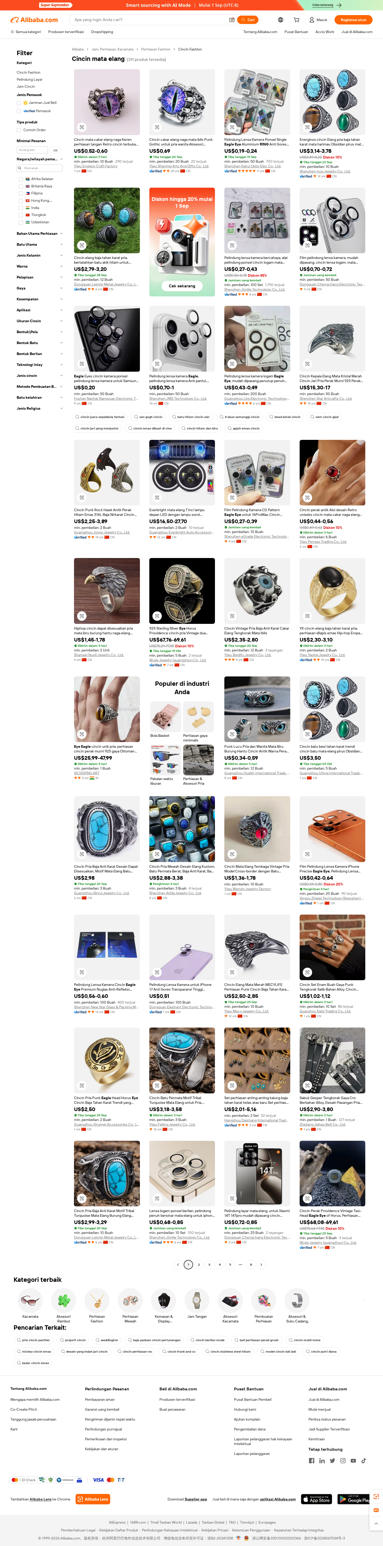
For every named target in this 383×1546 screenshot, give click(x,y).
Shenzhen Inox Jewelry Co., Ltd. (325, 171)
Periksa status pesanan (327, 1419)
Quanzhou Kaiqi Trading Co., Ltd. (325, 1011)
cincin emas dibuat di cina (152, 428)
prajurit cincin (75, 1340)
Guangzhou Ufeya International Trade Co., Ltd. (333, 773)
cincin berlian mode (210, 1340)
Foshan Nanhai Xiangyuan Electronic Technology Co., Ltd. (107, 398)
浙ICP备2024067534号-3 (324, 1538)
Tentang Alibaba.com (28, 1388)
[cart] (297, 20)
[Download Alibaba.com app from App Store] (316, 1499)
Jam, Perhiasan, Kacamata (112, 49)
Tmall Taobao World (166, 1522)
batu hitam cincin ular (193, 417)
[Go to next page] (261, 1264)
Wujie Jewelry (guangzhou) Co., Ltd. (177, 660)
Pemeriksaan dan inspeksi (106, 1439)
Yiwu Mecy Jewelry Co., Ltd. (246, 1011)
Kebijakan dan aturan (101, 1449)
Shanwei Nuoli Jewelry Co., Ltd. (99, 655)
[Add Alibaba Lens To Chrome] (93, 1499)
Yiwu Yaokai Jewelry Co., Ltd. (322, 655)
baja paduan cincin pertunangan (157, 1340)
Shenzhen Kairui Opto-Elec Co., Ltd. (252, 166)
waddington (109, 1340)
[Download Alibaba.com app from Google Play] (355, 1499)
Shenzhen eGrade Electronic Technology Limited (257, 536)
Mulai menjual (319, 1409)
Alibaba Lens (41, 1499)
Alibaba (78, 49)
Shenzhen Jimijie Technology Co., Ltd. (254, 289)
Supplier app (196, 1499)
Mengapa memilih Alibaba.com (35, 1399)
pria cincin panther (36, 1340)
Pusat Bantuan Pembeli (252, 1399)
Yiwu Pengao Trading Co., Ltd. (323, 542)
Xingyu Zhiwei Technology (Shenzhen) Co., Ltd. (333, 898)
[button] (232, 20)
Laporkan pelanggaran (252, 1454)
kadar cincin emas (35, 1363)
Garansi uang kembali (102, 1409)
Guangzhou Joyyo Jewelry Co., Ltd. (102, 532)
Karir (14, 1429)
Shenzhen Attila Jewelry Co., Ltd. (175, 893)
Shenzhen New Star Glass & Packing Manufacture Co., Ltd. (107, 1007)
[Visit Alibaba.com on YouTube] (353, 1461)
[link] (376, 1496)
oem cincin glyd (327, 417)
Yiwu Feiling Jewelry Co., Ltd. (172, 1124)
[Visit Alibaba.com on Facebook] (311, 1461)
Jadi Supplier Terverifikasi (329, 1429)
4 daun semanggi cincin (242, 417)
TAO (232, 1522)
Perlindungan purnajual (103, 1429)
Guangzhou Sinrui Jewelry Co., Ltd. (101, 893)
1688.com (138, 1522)
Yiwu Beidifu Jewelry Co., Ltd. (247, 655)
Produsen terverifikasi (177, 1399)
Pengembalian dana (249, 1429)
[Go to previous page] (178, 1264)
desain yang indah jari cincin (87, 1351)
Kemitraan (316, 1439)
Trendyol (247, 1522)
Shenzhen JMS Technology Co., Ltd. (178, 398)
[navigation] (40, 657)
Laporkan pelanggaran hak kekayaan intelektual (263, 1441)
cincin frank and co (181, 1351)
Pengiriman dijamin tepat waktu (110, 1419)
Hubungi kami (245, 1409)
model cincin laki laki (281, 1351)
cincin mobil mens (307, 1340)
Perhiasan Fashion (155, 49)
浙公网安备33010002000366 (276, 1538)
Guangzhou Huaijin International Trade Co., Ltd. (257, 773)
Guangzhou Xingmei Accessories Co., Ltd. (107, 1124)
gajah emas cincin (246, 428)
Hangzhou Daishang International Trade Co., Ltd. (257, 1120)
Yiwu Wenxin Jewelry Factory (247, 889)
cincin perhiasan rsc (137, 1351)
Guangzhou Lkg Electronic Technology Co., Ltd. (257, 398)
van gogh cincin (150, 417)
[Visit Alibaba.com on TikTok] (364, 1461)
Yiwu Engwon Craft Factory (96, 166)
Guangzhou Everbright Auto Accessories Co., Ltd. (182, 532)
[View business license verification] (238, 1538)
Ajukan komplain (247, 1419)
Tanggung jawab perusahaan (33, 1419)
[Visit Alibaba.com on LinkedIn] (322, 1461)
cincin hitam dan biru (202, 428)
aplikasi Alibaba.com (278, 1499)
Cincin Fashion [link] (190, 49)
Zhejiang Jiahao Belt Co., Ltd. (323, 1124)
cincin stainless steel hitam (231, 1351)
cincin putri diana (324, 1351)
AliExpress (117, 1522)
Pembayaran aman (100, 1399)
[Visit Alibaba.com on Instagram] (343, 1461)
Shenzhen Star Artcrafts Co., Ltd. (326, 398)
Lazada (191, 1522)
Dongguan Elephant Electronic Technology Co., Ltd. (182, 1007)
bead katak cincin (287, 417)
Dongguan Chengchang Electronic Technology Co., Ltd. (333, 284)
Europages (267, 1522)
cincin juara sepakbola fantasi (102, 417)
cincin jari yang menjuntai (99, 428)
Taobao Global (213, 1522)
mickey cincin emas (36, 1351)
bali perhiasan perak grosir (259, 1340)
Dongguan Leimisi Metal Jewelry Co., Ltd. (107, 284)
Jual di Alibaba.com (323, 1399)
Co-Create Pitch (23, 1409)
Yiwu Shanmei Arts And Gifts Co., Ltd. (179, 166)
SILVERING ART (87, 773)
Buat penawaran (172, 1409)
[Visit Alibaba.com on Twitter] (332, 1461)
